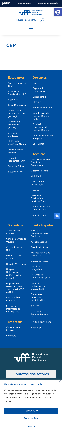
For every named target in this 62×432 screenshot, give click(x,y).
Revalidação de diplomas (13, 299)
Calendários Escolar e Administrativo (40, 208)
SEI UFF (35, 305)
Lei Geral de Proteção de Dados (40, 276)
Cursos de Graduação (13, 134)
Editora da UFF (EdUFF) (13, 257)
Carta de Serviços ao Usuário (16, 240)
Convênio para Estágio (13, 329)
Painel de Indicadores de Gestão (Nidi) (38, 286)
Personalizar (31, 418)
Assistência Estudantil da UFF (17, 93)
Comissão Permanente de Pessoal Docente (41, 127)
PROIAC (37, 102)
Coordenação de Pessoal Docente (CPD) (41, 116)
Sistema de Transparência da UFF (39, 314)
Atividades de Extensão (13, 232)
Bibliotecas (13, 99)
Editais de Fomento (42, 107)
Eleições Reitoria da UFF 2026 (40, 254)
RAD (35, 83)
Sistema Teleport (39, 170)
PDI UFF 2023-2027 (41, 322)
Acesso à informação (48, 3)
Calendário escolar (17, 105)
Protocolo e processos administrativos (38, 297)
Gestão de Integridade (36, 268)
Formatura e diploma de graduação (14, 124)
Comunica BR (24, 3)
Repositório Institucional (39, 90)
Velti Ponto (36, 176)
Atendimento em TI (40, 241)
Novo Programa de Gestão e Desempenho (40, 162)
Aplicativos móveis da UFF (17, 84)
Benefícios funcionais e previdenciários (38, 198)
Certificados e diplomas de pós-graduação (16, 113)
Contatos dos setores (31, 374)
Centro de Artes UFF (14, 249)
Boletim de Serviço (40, 247)
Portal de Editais (16, 166)
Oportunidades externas (15, 151)
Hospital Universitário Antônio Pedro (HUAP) (13, 274)
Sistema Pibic (39, 96)
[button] (58, 12)
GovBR (6, 3)
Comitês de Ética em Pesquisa (43, 137)
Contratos (11, 335)
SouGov (35, 190)
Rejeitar (31, 426)
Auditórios (36, 327)
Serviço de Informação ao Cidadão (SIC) (13, 309)
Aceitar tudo (31, 410)
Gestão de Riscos (39, 261)
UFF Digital (38, 144)
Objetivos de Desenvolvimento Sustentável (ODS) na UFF (15, 288)
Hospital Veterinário (16, 264)
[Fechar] (60, 381)
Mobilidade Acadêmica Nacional (18, 143)
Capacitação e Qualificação (37, 183)
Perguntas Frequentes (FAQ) (16, 159)
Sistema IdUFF (15, 171)
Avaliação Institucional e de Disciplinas (39, 233)
